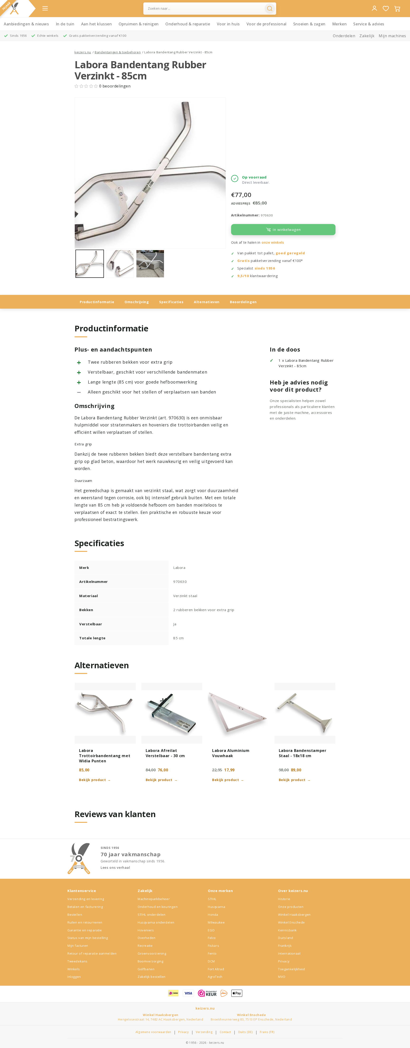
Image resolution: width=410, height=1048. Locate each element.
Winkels (73, 969)
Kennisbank (287, 930)
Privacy (283, 961)
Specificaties (171, 302)
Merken (339, 24)
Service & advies (368, 24)
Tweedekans (77, 961)
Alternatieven (206, 302)
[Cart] (397, 8)
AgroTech (215, 977)
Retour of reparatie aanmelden (91, 953)
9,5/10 (243, 276)
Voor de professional (267, 24)
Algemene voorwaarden (153, 1032)
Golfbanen (146, 969)
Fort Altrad (216, 969)
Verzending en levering (85, 899)
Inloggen (74, 977)
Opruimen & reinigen (139, 24)
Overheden (146, 938)
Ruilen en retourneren (84, 922)
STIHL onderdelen (152, 914)
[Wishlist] (386, 8)
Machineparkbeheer (154, 899)
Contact (225, 1032)
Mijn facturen (77, 945)
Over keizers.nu (293, 890)
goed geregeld (290, 253)
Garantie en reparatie (84, 930)
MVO (281, 977)
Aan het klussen (96, 24)
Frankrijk (285, 945)
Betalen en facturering (85, 907)
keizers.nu (83, 52)
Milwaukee (216, 922)
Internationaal (289, 953)
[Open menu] (45, 8)
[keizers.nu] (14, 8)
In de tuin (65, 24)
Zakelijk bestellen (152, 977)
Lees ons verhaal (115, 867)
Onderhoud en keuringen (157, 907)
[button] (87, 86)
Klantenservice (81, 890)
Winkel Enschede (291, 922)
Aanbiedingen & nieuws (26, 24)
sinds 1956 (265, 268)
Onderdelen (344, 35)
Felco (212, 938)
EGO (211, 930)
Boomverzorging (150, 961)
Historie (284, 899)
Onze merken (220, 890)
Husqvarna (216, 907)
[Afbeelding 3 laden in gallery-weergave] (150, 264)
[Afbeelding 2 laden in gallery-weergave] (120, 264)
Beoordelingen (243, 302)
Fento (212, 953)
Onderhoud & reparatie (187, 24)
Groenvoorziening (152, 953)
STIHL (212, 899)
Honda (213, 914)
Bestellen (74, 914)
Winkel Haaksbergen (294, 914)
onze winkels (272, 242)
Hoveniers (146, 930)
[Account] (374, 8)
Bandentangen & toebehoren (118, 52)
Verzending (204, 1032)
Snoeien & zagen (309, 24)
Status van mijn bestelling (87, 938)
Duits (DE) (245, 1032)
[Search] (270, 8)
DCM (211, 961)
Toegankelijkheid (291, 969)
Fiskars (213, 945)
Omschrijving (137, 302)
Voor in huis (228, 24)
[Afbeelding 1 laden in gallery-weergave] (90, 264)
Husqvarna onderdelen (156, 922)
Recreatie (145, 945)
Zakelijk (366, 35)
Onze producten (290, 907)
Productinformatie (97, 302)
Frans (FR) (267, 1032)
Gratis (243, 260)
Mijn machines (392, 35)
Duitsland (285, 938)
